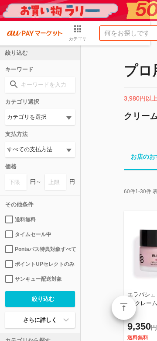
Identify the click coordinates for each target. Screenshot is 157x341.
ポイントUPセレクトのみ (45, 264)
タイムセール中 (33, 234)
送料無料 (25, 219)
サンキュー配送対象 (38, 279)
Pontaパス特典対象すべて (45, 249)
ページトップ (124, 308)
